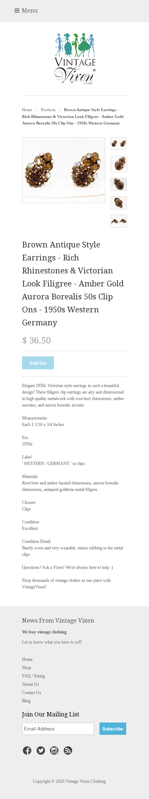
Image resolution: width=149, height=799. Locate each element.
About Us (30, 684)
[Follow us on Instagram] (55, 752)
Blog (26, 700)
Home (27, 659)
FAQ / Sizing (33, 676)
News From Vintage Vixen (58, 620)
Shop (26, 667)
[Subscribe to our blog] (69, 752)
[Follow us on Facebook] (28, 752)
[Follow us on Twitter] (42, 752)
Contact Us (31, 692)
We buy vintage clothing (44, 632)
